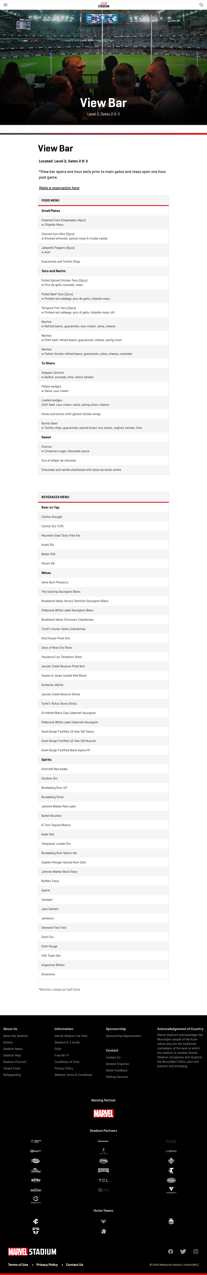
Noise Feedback (116, 1070)
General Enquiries (117, 1064)
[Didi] (103, 1190)
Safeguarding (12, 1075)
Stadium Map (12, 1055)
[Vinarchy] (171, 1190)
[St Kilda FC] (36, 1231)
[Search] (201, 4)
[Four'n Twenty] (103, 1170)
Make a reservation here (59, 187)
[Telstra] (171, 1170)
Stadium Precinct (14, 1062)
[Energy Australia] (36, 1199)
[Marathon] (36, 1190)
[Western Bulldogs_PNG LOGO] (103, 1231)
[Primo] (103, 1160)
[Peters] (36, 1160)
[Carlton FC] (36, 1221)
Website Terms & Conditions (73, 1075)
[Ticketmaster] (103, 1141)
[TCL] (103, 1180)
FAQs (58, 1049)
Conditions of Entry (67, 1062)
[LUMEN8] (171, 1151)
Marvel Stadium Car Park (71, 1036)
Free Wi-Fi (62, 1055)
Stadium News (13, 1049)
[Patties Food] (171, 1180)
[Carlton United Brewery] (36, 1151)
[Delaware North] (36, 1141)
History (8, 1042)
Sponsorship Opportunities (123, 1036)
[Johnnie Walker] (103, 1151)
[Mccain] (36, 1170)
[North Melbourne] (171, 1221)
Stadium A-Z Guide (67, 1042)
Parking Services (117, 1077)
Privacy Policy (64, 1068)
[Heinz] (36, 1180)
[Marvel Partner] (103, 1113)
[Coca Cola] (171, 1141)
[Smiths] (171, 1160)
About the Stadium (15, 1036)
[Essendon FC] (103, 1221)
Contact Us (113, 1057)
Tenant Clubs (11, 1068)
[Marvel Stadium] (103, 5)
